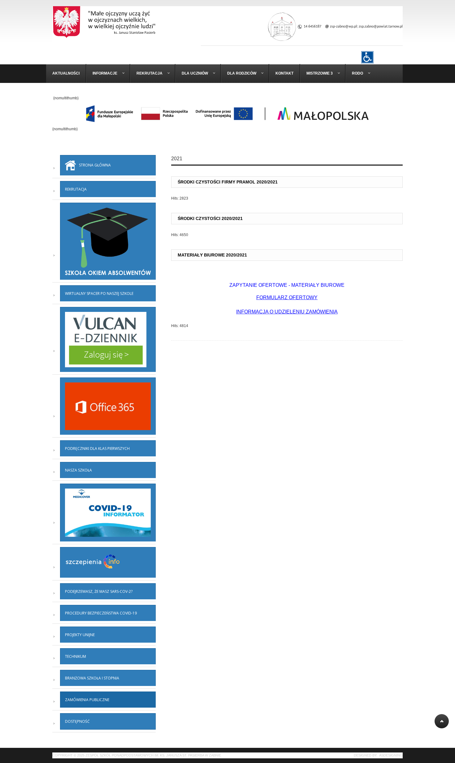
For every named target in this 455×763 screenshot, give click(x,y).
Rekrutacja (76, 189)
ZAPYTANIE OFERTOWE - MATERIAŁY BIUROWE (286, 285)
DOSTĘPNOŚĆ (77, 721)
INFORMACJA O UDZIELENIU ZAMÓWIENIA (287, 311)
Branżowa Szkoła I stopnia (92, 678)
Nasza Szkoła (78, 470)
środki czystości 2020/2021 (210, 218)
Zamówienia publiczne (87, 699)
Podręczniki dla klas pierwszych (97, 448)
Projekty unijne (80, 634)
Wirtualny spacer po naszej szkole (99, 293)
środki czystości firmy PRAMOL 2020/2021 (228, 181)
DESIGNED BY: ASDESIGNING (376, 755)
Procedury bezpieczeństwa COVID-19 (101, 613)
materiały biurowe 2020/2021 (212, 254)
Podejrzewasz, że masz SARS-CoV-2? (98, 591)
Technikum (75, 656)
